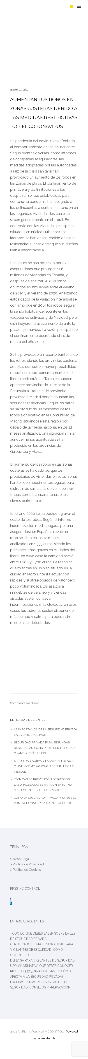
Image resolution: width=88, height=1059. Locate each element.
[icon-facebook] (10, 899)
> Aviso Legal (20, 859)
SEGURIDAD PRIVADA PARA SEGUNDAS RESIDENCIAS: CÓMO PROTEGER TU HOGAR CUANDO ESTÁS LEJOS (44, 748)
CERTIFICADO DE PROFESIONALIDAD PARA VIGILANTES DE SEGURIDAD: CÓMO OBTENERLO (41, 949)
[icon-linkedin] (11, 903)
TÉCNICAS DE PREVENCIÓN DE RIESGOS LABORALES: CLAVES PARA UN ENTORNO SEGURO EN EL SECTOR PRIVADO (43, 785)
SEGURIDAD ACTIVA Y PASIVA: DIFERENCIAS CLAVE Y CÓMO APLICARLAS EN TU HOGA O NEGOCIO (44, 766)
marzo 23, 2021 (19, 90)
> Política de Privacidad (27, 864)
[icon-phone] (71, 6)
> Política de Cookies (25, 869)
